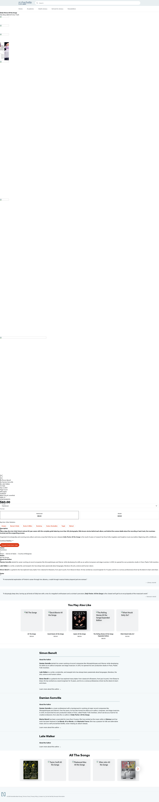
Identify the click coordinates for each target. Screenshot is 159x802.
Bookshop (39, 526)
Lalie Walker (47, 736)
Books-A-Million (27, 526)
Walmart (71, 526)
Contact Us (42, 796)
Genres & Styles (11, 554)
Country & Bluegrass (25, 554)
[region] (79, 770)
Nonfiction (3, 550)
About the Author (6, 559)
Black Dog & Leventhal (7, 495)
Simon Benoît (6, 480)
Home (20, 9)
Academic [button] (30, 9)
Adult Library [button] (42, 9)
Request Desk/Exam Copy (10, 545)
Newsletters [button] (72, 9)
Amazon (4, 526)
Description (4, 528)
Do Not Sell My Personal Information (55, 796)
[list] (79, 406)
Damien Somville (7, 482)
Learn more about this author (49, 689)
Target (63, 526)
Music (2, 554)
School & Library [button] (57, 9)
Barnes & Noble (14, 526)
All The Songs (4, 557)
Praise (2, 573)
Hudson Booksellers (52, 526)
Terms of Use (26, 796)
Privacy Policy (34, 796)
